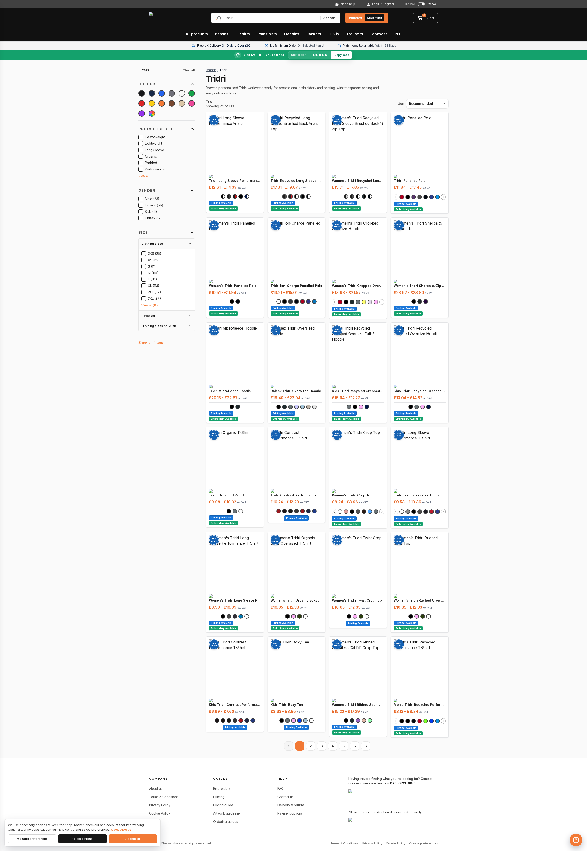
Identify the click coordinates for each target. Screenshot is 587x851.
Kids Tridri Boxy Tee (287, 705)
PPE (398, 34)
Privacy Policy (159, 805)
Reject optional (83, 838)
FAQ (280, 788)
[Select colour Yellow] (152, 103)
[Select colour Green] (191, 93)
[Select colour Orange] (161, 103)
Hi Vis (334, 34)
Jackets (314, 34)
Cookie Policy (159, 813)
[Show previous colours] (396, 197)
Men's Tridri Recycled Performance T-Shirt (420, 705)
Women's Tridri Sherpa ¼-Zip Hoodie (420, 286)
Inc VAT (410, 4)
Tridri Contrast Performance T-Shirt (297, 495)
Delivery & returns (291, 805)
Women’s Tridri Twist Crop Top (357, 600)
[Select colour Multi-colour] (152, 113)
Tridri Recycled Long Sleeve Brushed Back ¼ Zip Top (297, 181)
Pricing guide (223, 805)
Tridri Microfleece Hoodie (230, 391)
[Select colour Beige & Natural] (182, 103)
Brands (221, 34)
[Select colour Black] (141, 93)
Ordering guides (225, 821)
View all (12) (149, 305)
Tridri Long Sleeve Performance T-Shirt (420, 495)
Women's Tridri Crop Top (352, 495)
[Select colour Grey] (172, 93)
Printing (218, 797)
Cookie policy (121, 829)
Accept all (132, 838)
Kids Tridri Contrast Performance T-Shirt (235, 705)
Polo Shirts (267, 34)
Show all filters (150, 342)
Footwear (379, 34)
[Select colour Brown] (172, 103)
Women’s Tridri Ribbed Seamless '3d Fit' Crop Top (358, 705)
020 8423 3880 (403, 783)
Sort (401, 103)
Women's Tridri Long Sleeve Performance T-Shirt (235, 600)
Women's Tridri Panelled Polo (232, 286)
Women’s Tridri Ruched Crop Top (420, 600)
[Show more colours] (443, 197)
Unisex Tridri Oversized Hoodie (296, 391)
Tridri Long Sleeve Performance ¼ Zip (235, 181)
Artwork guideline (226, 813)
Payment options (290, 813)
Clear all (189, 70)
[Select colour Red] (141, 103)
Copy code (341, 55)
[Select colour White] (182, 93)
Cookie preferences (423, 843)
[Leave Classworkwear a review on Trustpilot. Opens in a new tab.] (384, 821)
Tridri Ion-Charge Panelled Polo (296, 286)
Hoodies (291, 34)
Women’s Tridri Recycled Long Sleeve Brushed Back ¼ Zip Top (358, 181)
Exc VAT (432, 4)
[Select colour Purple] (141, 113)
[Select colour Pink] (191, 103)
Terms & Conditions (163, 797)
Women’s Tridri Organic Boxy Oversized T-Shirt (297, 600)
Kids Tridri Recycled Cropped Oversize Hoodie (420, 391)
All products (197, 34)
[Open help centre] (576, 840)
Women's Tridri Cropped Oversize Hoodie (358, 286)
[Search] (219, 18)
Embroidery (222, 788)
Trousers (354, 34)
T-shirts (243, 34)
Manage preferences (32, 838)
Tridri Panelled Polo (410, 181)
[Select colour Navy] (152, 93)
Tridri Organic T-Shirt (226, 495)
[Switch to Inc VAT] (421, 4)
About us (155, 788)
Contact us (285, 797)
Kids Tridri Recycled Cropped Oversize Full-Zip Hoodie (358, 391)
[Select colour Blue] (161, 93)
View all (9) (146, 176)
